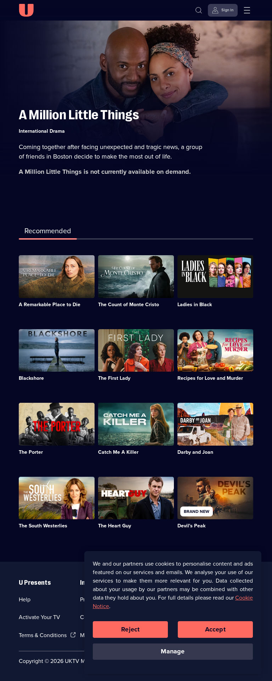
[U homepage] (26, 10)
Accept (215, 629)
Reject (130, 629)
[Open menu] (246, 10)
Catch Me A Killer (118, 452)
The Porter (31, 452)
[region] (172, 612)
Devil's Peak (191, 526)
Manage (173, 651)
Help (24, 599)
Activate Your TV (39, 617)
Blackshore (31, 378)
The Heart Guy (114, 526)
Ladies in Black (194, 304)
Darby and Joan (195, 452)
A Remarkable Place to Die (49, 304)
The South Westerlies (43, 526)
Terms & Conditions (43, 635)
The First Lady (114, 378)
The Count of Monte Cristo (128, 304)
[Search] (198, 10)
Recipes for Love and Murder (210, 378)
